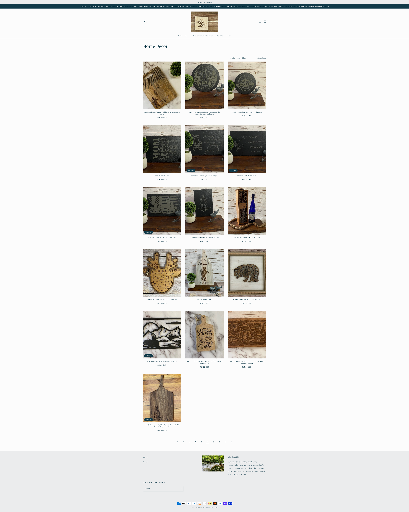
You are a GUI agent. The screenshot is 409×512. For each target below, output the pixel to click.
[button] (145, 21)
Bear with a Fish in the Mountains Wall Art (162, 361)
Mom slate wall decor (162, 176)
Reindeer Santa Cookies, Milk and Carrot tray (162, 299)
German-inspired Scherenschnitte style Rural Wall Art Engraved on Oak (247, 362)
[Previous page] (177, 441)
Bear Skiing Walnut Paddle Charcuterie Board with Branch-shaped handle (162, 426)
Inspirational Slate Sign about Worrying (204, 176)
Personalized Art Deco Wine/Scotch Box (247, 237)
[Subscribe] (180, 488)
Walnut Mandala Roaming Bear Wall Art (247, 299)
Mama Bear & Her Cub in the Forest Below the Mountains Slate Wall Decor (204, 113)
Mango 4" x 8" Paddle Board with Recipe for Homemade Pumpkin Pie (204, 362)
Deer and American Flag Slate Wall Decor (162, 237)
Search (145, 462)
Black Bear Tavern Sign (204, 299)
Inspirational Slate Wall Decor (247, 176)
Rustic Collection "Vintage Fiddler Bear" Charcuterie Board (162, 113)
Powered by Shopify (212, 507)
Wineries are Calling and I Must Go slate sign (246, 112)
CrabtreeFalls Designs (201, 507)
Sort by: (232, 58)
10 (225, 442)
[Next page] (231, 441)
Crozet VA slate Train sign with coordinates (204, 237)
